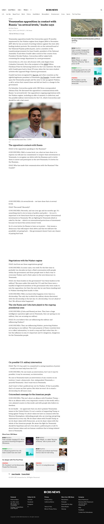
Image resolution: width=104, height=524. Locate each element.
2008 (46, 64)
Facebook (30, 502)
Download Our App (66, 504)
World (23, 14)
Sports (68, 14)
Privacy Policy (48, 499)
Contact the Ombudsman (85, 512)
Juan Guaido (16, 474)
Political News (15, 499)
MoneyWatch (45, 14)
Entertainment (55, 14)
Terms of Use (48, 506)
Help (79, 507)
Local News (11, 10)
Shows (26, 10)
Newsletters (64, 499)
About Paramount (83, 499)
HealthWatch (36, 14)
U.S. (3, 14)
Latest (4, 10)
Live (19, 10)
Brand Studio (65, 506)
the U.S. (35, 75)
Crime (63, 14)
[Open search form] (101, 10)
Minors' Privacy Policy (51, 509)
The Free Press (76, 14)
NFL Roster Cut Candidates (15, 504)
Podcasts (63, 502)
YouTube (30, 499)
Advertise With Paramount (85, 502)
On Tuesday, (45, 77)
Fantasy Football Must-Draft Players (17, 507)
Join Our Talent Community (82, 504)
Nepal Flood (16, 14)
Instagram (30, 504)
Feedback (81, 510)
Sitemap (63, 509)
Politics (29, 14)
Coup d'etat (26, 474)
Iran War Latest (15, 502)
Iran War (8, 14)
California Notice (49, 502)
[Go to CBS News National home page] (52, 10)
